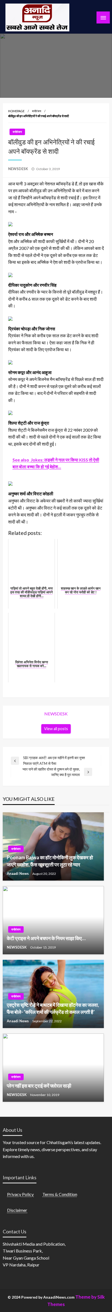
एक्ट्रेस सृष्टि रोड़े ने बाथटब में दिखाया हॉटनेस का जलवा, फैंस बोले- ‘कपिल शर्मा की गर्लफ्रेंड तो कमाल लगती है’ (53, 1008)
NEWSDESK (18, 169)
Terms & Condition (59, 1194)
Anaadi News (18, 873)
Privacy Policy (20, 1194)
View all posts (56, 728)
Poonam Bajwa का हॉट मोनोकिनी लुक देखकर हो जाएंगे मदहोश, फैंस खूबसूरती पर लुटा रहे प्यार (50, 860)
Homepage (16, 111)
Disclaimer (17, 1210)
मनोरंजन (36, 111)
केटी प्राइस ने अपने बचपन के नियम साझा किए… (46, 938)
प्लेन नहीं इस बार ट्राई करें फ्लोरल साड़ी (39, 1086)
